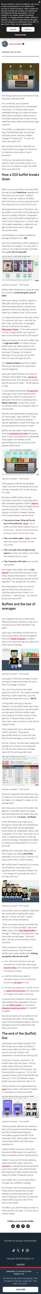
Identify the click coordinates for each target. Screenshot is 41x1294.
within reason (15, 1005)
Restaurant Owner (10, 329)
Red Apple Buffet (27, 930)
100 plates (17, 982)
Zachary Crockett (15, 44)
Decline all (28, 29)
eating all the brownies (15, 991)
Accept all (13, 29)
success (5, 1166)
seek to (35, 503)
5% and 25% (32, 390)
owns (4, 1089)
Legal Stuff (20, 1264)
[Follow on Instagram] (28, 1226)
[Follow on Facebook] (23, 1226)
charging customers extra (14, 1008)
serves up (32, 376)
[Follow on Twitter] (18, 1226)
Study (26, 523)
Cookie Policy (27, 24)
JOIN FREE (20, 1289)
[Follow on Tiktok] (13, 1226)
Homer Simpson (18, 638)
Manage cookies (20, 35)
